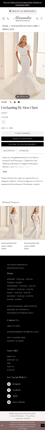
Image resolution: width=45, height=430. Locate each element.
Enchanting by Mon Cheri (24, 26)
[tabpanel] (22, 66)
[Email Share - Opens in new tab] (19, 102)
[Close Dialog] (2, 425)
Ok (43, 425)
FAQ (9, 363)
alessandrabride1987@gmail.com (23, 332)
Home (5, 26)
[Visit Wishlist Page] (41, 18)
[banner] (22, 18)
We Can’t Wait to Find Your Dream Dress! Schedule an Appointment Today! (22, 3)
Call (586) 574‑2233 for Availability (22, 144)
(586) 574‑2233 (13, 326)
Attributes (24, 150)
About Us (11, 356)
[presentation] (11, 223)
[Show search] (37, 18)
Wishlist (11, 370)
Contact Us (12, 360)
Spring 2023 (8, 29)
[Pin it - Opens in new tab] (15, 102)
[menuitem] (3, 18)
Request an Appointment (22, 139)
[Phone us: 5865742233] (8, 18)
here (25, 428)
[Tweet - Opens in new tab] (11, 102)
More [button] (5, 171)
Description (9, 150)
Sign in (10, 366)
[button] (3, 18)
